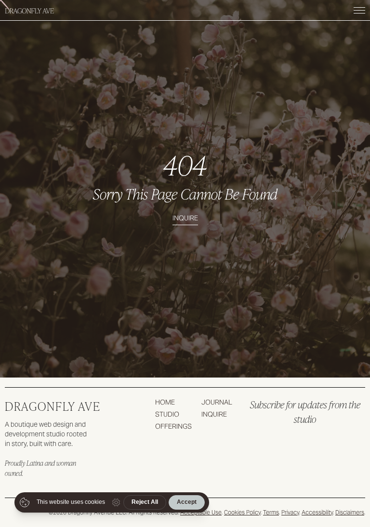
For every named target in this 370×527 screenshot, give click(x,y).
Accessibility (317, 512)
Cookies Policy (242, 512)
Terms (271, 512)
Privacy (290, 512)
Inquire (185, 218)
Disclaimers (349, 512)
